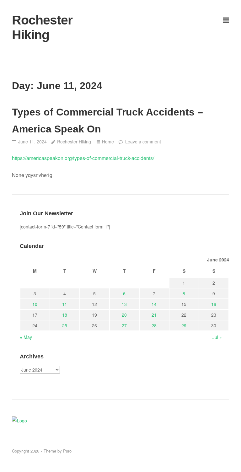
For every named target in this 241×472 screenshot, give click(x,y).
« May (26, 337)
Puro (67, 451)
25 (64, 325)
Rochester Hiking (42, 27)
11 (64, 304)
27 (124, 325)
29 (183, 325)
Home (108, 141)
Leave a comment (143, 141)
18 (64, 315)
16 (213, 304)
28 (154, 325)
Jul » (217, 337)
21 (154, 315)
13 (124, 304)
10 (34, 304)
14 (154, 304)
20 (124, 315)
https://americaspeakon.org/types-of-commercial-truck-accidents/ (83, 158)
